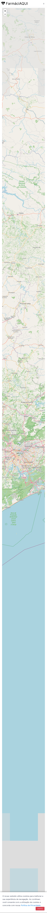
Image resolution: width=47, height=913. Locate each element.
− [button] (5, 14)
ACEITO (40, 908)
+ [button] (5, 11)
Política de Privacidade (30, 905)
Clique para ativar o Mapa (23, 9)
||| (43, 3)
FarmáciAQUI (16, 3)
